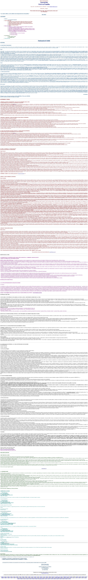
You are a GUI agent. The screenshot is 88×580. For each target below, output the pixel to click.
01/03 (38, 577)
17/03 (82, 577)
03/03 (44, 577)
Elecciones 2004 (41, 578)
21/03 (24, 578)
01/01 (6, 576)
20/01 (50, 576)
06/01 (17, 576)
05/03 (50, 577)
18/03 (85, 577)
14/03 (73, 577)
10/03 (65, 577)
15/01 (38, 576)
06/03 (53, 577)
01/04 (33, 578)
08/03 (59, 577)
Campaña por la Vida (58, 576)
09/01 (26, 576)
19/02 (32, 577)
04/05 (63, 578)
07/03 (56, 577)
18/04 (55, 578)
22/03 (27, 578)
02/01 (8, 576)
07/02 (86, 576)
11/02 (11, 577)
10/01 (29, 576)
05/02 (80, 576)
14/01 (35, 576)
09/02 (6, 577)
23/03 (30, 578)
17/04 (52, 578)
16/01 (41, 576)
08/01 (23, 576)
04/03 (47, 577)
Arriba (2, 576)
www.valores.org (44, 468)
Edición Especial (66, 576)
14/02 (20, 577)
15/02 (23, 577)
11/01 (32, 576)
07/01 (20, 576)
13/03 (71, 577)
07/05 (69, 578)
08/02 (3, 577)
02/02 (71, 576)
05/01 (14, 576)
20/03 (21, 578)
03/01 (11, 576)
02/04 (36, 578)
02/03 (41, 577)
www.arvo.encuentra (21, 173)
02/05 (58, 578)
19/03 (19, 578)
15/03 (76, 577)
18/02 (29, 577)
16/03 (79, 577)
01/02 (53, 576)
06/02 (83, 576)
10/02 (9, 577)
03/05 (60, 578)
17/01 (44, 576)
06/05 (66, 578)
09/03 (62, 577)
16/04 (49, 578)
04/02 (77, 576)
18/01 (47, 576)
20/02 (35, 577)
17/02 (26, 577)
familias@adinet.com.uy (53, 6)
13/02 (17, 577)
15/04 (46, 578)
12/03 (68, 577)
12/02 (14, 577)
